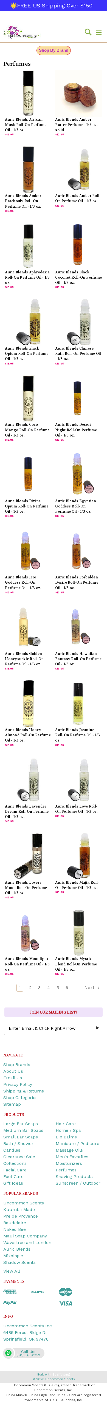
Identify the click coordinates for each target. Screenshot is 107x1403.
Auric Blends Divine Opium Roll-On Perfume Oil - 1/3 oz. (26, 506)
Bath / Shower (18, 1143)
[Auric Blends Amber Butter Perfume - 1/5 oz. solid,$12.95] (78, 93)
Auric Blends (16, 1249)
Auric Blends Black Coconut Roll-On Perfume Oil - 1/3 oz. (78, 277)
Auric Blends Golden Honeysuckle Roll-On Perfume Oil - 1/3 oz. (24, 659)
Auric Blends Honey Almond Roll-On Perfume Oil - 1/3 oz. (28, 735)
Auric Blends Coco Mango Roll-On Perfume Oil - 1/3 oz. (27, 429)
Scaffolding (61, 1374)
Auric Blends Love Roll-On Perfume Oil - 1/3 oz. (76, 809)
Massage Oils (69, 1150)
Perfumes (66, 1170)
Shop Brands (16, 1064)
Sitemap (12, 1104)
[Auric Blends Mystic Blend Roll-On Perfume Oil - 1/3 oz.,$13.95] (78, 932)
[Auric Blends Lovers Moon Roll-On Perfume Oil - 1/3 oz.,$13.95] (28, 856)
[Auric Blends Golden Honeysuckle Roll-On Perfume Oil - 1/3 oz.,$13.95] (28, 627)
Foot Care (13, 1176)
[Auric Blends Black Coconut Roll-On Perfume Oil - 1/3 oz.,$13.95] (78, 246)
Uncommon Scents (23, 1203)
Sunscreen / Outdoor (78, 1183)
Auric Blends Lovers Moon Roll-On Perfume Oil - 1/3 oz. (26, 887)
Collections (15, 1163)
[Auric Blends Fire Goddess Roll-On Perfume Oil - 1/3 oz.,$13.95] (28, 551)
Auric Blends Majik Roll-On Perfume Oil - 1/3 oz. (77, 885)
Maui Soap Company (25, 1236)
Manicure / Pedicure (77, 1143)
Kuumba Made (19, 1209)
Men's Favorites (72, 1156)
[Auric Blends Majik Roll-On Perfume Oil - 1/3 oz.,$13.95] (78, 856)
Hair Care (66, 1123)
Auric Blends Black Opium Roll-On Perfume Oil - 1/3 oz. (26, 353)
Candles (11, 1150)
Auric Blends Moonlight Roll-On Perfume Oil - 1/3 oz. (27, 964)
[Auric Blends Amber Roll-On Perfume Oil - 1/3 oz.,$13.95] (78, 169)
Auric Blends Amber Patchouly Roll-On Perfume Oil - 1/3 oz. (23, 201)
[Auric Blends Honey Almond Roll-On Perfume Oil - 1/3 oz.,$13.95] (28, 703)
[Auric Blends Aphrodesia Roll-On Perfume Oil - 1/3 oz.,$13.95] (28, 246)
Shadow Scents (19, 1262)
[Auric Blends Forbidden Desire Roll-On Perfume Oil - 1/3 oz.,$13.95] (78, 551)
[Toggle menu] (99, 32)
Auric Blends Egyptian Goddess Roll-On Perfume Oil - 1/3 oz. (75, 506)
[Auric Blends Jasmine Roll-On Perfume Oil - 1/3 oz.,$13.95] (78, 703)
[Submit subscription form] (98, 1028)
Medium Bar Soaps (23, 1130)
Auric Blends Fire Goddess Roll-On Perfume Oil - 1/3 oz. (23, 582)
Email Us (12, 1077)
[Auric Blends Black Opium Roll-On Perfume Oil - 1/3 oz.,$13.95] (28, 322)
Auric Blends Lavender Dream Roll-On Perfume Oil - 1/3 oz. (27, 811)
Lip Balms (66, 1137)
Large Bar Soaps (20, 1123)
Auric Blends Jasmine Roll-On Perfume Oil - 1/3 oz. (77, 735)
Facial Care (15, 1170)
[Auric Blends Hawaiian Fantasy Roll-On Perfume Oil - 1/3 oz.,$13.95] (78, 627)
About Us (13, 1071)
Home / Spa (68, 1130)
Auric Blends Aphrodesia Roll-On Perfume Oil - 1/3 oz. (27, 277)
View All (11, 1271)
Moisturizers (69, 1163)
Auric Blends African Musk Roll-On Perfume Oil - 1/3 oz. (25, 124)
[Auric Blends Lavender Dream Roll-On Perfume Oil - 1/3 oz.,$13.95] (28, 780)
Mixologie (13, 1255)
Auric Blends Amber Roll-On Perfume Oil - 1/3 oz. (78, 198)
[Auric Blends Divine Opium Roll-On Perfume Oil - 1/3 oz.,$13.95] (28, 474)
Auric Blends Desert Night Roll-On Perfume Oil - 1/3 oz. (76, 429)
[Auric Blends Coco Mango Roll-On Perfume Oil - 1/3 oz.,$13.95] (28, 398)
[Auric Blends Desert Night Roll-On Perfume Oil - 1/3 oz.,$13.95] (78, 398)
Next (90, 987)
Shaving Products (74, 1176)
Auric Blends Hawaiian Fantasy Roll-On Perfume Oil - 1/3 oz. (78, 659)
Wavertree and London (27, 1242)
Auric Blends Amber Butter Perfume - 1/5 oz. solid (76, 124)
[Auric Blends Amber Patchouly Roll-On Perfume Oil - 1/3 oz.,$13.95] (28, 169)
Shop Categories (20, 1097)
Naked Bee (14, 1229)
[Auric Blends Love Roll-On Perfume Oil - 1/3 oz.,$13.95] (78, 780)
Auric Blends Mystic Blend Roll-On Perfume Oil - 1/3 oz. (76, 964)
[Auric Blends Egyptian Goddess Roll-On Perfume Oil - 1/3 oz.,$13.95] (78, 474)
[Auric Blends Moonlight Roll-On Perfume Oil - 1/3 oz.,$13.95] (28, 932)
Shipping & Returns (23, 1091)
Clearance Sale (19, 1156)
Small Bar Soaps (20, 1137)
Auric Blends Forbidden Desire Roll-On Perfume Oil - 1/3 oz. (76, 582)
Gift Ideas (13, 1183)
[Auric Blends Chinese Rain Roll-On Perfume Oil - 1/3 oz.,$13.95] (78, 322)
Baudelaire (14, 1222)
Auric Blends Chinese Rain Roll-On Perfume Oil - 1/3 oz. (78, 353)
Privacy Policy (17, 1084)
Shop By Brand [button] (53, 50)
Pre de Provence (20, 1216)
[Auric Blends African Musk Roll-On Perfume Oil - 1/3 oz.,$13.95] (28, 93)
